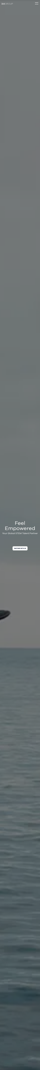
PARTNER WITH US (20, 548)
